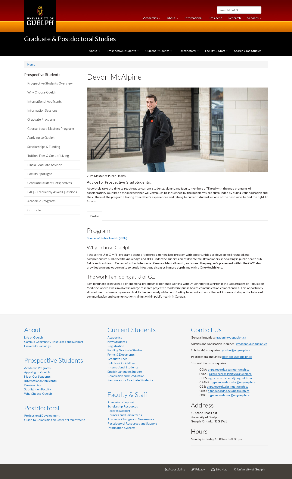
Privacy (201, 471)
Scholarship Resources (123, 406)
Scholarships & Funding (43, 147)
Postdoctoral (41, 408)
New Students (117, 341)
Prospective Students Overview (49, 83)
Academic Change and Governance (131, 419)
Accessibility (178, 471)
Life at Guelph (33, 337)
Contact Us (206, 329)
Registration (116, 346)
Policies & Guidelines (122, 363)
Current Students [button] (157, 51)
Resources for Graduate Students (130, 380)
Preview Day (32, 385)
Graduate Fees (117, 359)
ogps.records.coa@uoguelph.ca (228, 369)
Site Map (223, 471)
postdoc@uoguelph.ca (237, 356)
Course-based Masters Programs (51, 128)
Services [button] (256, 19)
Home (31, 64)
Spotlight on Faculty (37, 389)
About (32, 329)
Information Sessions (42, 110)
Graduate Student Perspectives (49, 183)
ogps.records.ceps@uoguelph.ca (230, 378)
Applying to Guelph (41, 137)
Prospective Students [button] (122, 51)
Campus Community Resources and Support (53, 341)
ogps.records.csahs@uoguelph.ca (233, 382)
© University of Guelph (249, 469)
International (193, 18)
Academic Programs (41, 201)
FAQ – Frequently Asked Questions (52, 192)
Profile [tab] (94, 216)
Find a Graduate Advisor (44, 165)
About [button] (174, 19)
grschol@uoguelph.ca (236, 350)
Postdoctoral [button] (187, 51)
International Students (123, 367)
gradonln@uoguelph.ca (230, 337)
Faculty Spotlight (39, 174)
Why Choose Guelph (41, 92)
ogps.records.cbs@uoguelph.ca (227, 386)
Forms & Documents (121, 354)
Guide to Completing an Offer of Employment (54, 420)
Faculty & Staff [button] (215, 51)
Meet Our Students (37, 376)
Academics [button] (153, 19)
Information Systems (122, 427)
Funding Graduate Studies (125, 350)
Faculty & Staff (127, 394)
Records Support (119, 410)
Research (236, 19)
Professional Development (42, 415)
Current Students (132, 329)
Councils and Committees (125, 415)
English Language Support (125, 371)
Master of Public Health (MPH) (107, 238)
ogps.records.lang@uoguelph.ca (230, 373)
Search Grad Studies (247, 51)
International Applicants (44, 101)
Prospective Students (53, 360)
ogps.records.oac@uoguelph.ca (228, 391)
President (215, 18)
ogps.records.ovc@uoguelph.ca (228, 395)
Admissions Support (121, 402)
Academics (115, 337)
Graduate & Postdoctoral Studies (70, 38)
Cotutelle (34, 210)
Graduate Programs (41, 119)
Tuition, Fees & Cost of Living (48, 156)
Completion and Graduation (126, 376)
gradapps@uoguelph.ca (251, 344)
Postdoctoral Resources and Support (132, 423)
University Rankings (37, 346)
